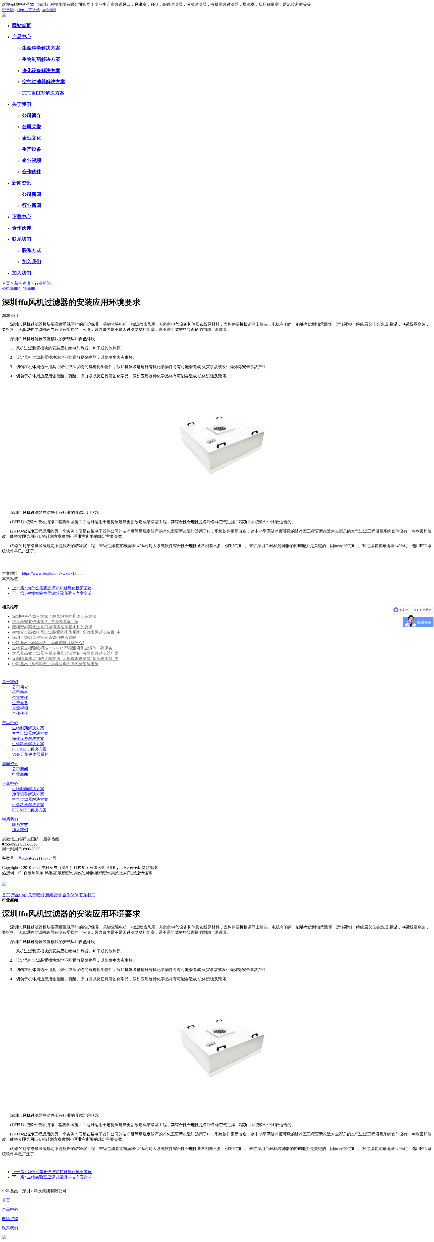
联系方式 (31, 250)
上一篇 (52, 588)
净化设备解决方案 (41, 70)
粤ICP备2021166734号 (37, 858)
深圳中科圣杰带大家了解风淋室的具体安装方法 (54, 616)
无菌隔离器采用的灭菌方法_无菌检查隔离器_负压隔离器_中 (65, 658)
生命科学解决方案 (41, 48)
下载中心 (21, 216)
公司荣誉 (31, 126)
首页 (6, 283)
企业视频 (31, 160)
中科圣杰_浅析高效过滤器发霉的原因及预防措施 (55, 664)
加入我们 (31, 261)
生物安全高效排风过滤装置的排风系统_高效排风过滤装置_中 (66, 632)
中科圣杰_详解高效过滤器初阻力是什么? (48, 643)
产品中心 (21, 36)
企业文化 (31, 138)
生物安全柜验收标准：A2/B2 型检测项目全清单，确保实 (62, 648)
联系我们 (21, 239)
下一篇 (51, 593)
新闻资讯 (21, 183)
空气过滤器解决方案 (43, 81)
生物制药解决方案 (41, 59)
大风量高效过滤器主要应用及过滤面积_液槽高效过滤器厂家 (65, 653)
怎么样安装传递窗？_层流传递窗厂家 (45, 621)
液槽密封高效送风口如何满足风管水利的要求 (52, 627)
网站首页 (21, 25)
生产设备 (31, 149)
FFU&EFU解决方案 (43, 93)
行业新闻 (31, 205)
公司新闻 (31, 194)
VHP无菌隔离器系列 (30, 754)
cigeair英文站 (28, 10)
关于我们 (21, 104)
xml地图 (49, 10)
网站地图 (150, 867)
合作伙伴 (31, 171)
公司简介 (31, 115)
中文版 (8, 10)
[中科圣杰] (4, 15)
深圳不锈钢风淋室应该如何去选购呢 (44, 637)
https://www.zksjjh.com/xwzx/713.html (53, 573)
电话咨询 (10, 1219)
